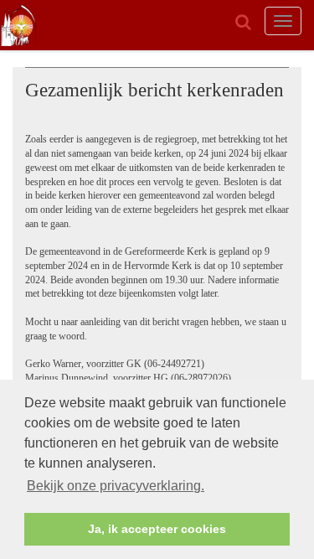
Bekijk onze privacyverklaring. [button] (115, 486)
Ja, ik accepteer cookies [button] (157, 529)
